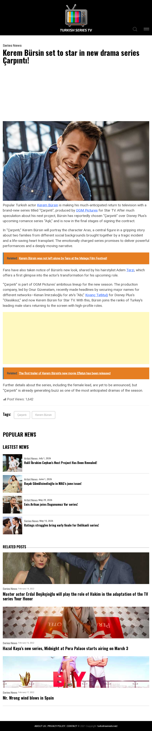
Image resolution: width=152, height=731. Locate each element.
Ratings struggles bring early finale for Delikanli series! (61, 525)
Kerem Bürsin (47, 205)
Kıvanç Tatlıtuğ (96, 295)
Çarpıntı (22, 415)
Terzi (130, 270)
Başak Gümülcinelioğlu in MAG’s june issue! (53, 483)
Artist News (31, 458)
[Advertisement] (76, 94)
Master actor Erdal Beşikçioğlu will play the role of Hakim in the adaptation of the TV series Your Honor (75, 596)
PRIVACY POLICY (56, 726)
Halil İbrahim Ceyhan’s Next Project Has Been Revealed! (60, 462)
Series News (12, 45)
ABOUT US (40, 726)
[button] (146, 29)
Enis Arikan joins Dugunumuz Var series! (51, 504)
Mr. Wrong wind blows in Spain (28, 697)
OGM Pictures (87, 210)
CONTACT (72, 726)
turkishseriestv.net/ (108, 726)
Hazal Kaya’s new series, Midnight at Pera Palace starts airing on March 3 (65, 648)
